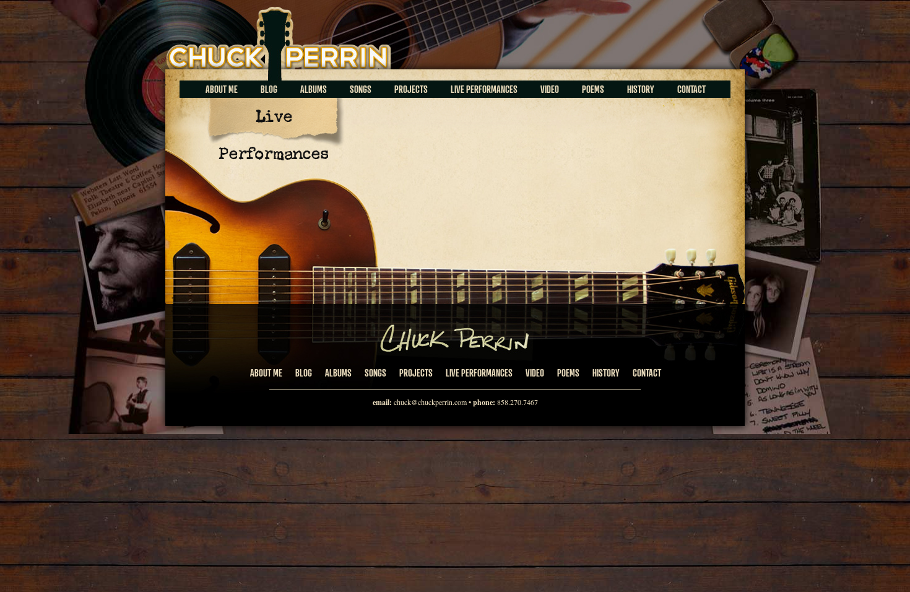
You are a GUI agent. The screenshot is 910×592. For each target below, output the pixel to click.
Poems (593, 89)
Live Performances (484, 89)
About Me (222, 89)
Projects (411, 89)
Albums (313, 89)
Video (549, 89)
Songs (360, 89)
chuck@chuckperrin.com (430, 402)
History (640, 89)
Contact (691, 89)
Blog (269, 89)
